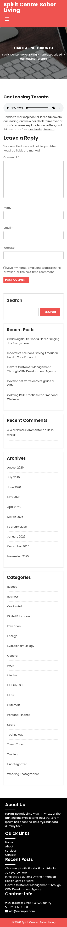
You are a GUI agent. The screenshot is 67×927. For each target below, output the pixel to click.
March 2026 (15, 517)
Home (9, 842)
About (9, 846)
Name (8, 208)
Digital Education (18, 616)
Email (8, 228)
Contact (10, 855)
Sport (11, 725)
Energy (12, 636)
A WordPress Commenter (24, 430)
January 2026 (16, 537)
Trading (12, 754)
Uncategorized (51, 55)
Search (14, 300)
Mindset (12, 675)
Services (10, 851)
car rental (14, 606)
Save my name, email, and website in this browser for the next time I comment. (32, 270)
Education (14, 626)
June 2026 (14, 487)
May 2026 (13, 497)
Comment (11, 157)
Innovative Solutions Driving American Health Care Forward (32, 355)
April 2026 (14, 507)
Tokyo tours (15, 744)
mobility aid (15, 685)
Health (11, 666)
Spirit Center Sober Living (29, 7)
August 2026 (15, 468)
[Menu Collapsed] (6, 19)
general (12, 656)
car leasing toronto (41, 129)
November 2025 (18, 556)
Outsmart (13, 705)
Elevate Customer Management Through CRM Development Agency (31, 369)
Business (13, 597)
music (11, 695)
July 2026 (13, 477)
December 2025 (18, 546)
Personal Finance (18, 715)
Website (9, 248)
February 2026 (17, 527)
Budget (12, 587)
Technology (15, 735)
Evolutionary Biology (20, 646)
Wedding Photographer (23, 774)
